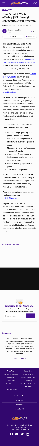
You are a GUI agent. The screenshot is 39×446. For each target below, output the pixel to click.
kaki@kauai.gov (9, 92)
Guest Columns (11, 384)
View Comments (20, 358)
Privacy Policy (14, 429)
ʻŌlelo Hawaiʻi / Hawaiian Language (28, 385)
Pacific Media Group (25, 425)
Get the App (19, 400)
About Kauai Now (19, 396)
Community (28, 380)
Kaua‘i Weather (28, 374)
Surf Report (11, 377)
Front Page (10, 371)
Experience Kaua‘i (11, 389)
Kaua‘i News (7, 9)
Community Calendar (11, 374)
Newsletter (19, 404)
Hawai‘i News (10, 380)
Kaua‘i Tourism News (28, 377)
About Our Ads (19, 409)
